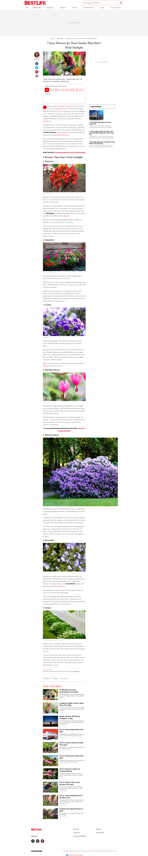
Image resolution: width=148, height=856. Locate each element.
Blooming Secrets (60, 586)
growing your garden (65, 106)
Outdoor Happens (63, 216)
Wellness (63, 7)
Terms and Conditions (79, 836)
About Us (76, 829)
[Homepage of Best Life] (36, 829)
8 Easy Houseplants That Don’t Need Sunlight (70, 152)
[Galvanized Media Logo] (36, 851)
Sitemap (98, 829)
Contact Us (76, 833)
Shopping (50, 7)
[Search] (120, 3)
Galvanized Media (75, 851)
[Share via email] (37, 76)
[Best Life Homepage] (35, 3)
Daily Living (37, 7)
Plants (64, 678)
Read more (77, 671)
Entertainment (88, 7)
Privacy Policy (100, 833)
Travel (102, 7)
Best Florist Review (63, 135)
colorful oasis (47, 121)
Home (52, 38)
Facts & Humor (115, 7)
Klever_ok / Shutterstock (50, 272)
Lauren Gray (37, 58)
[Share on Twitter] (37, 68)
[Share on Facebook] (37, 64)
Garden (46, 678)
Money (74, 7)
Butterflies (47, 366)
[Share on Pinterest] (37, 72)
